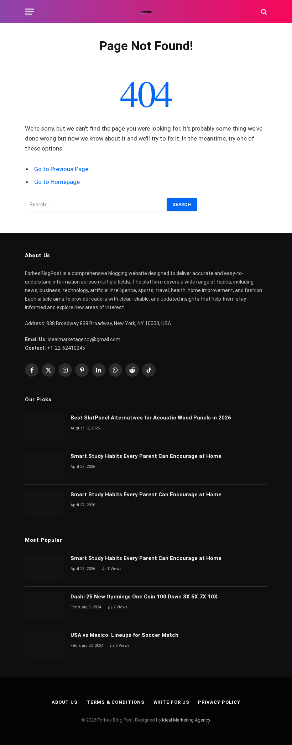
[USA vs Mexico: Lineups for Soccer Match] (44, 644)
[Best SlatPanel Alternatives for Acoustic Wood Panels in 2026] (44, 426)
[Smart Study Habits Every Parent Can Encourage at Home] (44, 465)
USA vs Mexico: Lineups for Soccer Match (124, 635)
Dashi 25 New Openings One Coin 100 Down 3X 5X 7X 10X (145, 596)
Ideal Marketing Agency (186, 720)
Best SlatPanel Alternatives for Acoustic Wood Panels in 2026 (151, 417)
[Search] (263, 12)
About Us (65, 702)
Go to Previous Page (61, 169)
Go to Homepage (57, 182)
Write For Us (171, 702)
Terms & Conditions (115, 702)
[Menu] (29, 12)
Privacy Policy (219, 702)
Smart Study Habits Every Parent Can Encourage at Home (146, 456)
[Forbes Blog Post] (146, 11)
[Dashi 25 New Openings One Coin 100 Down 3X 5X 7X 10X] (44, 605)
